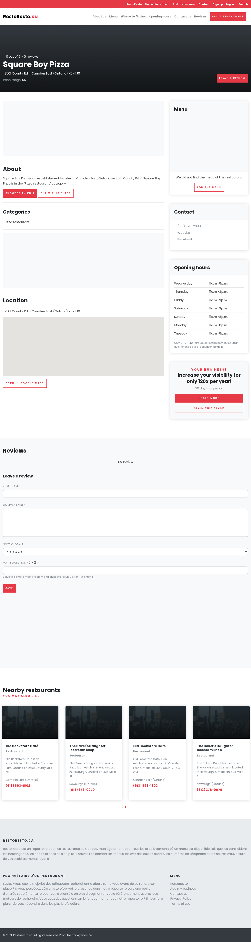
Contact (204, 4)
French (243, 4)
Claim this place (56, 193)
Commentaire (13, 504)
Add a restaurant (228, 16)
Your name (11, 486)
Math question (14, 562)
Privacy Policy (180, 898)
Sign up (218, 4)
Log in (230, 4)
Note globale (13, 544)
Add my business (184, 4)
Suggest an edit (20, 193)
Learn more (209, 398)
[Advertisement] (83, 128)
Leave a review (232, 78)
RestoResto (134, 4)
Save (9, 588)
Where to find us (133, 16)
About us (99, 16)
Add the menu (209, 187)
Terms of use (180, 903)
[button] (122, 807)
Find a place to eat (157, 4)
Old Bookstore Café (22, 746)
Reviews (200, 16)
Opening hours (160, 16)
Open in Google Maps (24, 383)
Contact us (182, 16)
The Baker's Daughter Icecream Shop (87, 748)
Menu (113, 16)
